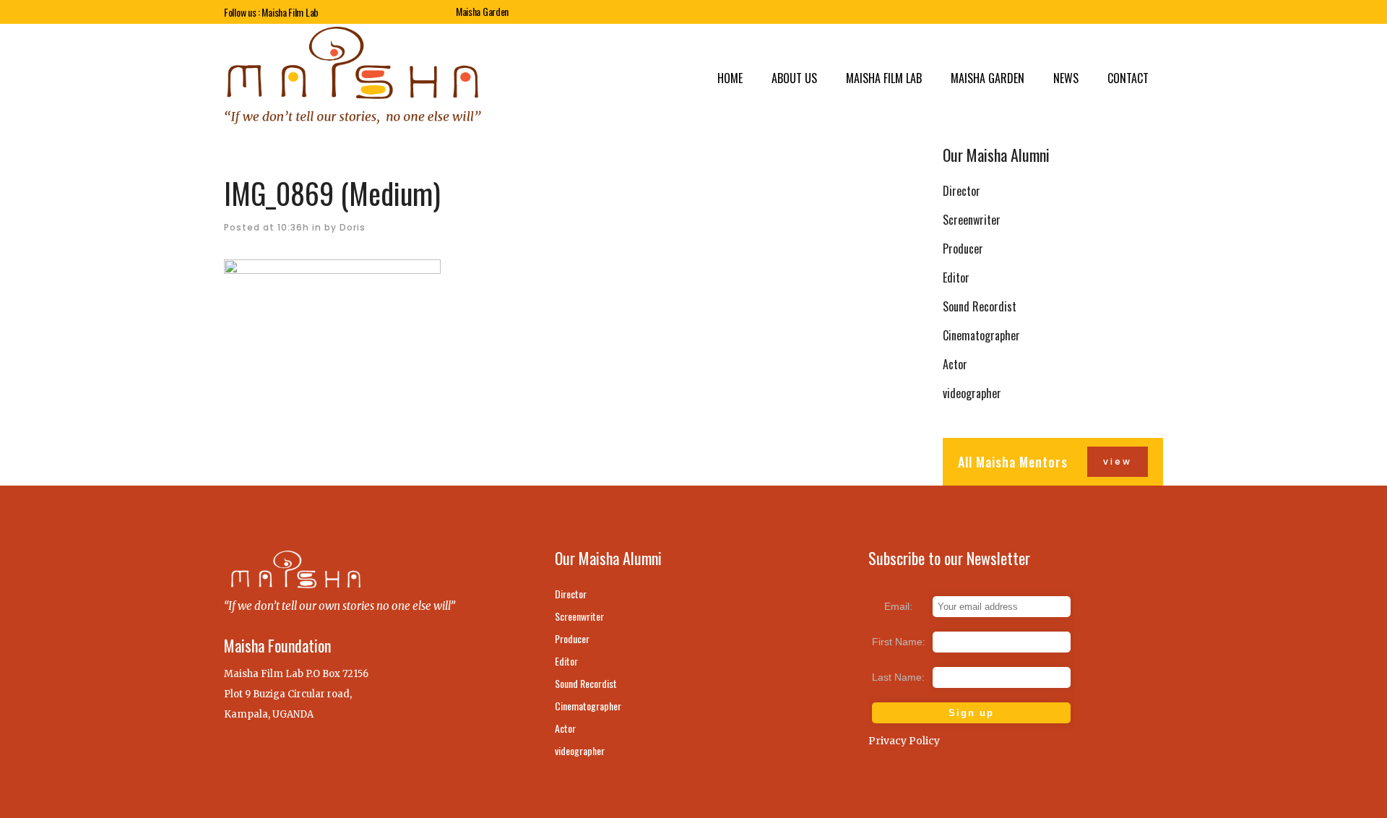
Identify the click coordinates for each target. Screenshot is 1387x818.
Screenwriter (972, 219)
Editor (956, 277)
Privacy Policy (904, 740)
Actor (955, 364)
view (1117, 461)
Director (961, 190)
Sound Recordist (979, 306)
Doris (353, 227)
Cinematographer (981, 335)
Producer (963, 248)
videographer (972, 393)
